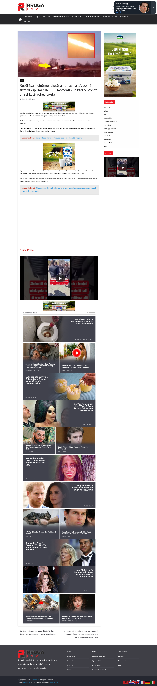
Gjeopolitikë (108, 118)
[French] (142, 682)
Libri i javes (76, 17)
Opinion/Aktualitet (61, 17)
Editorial (28, 17)
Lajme (37, 17)
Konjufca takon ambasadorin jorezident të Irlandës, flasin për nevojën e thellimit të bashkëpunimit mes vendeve (81, 634)
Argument (124, 17)
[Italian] (152, 682)
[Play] (60, 278)
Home (69, 652)
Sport (106, 146)
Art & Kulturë (108, 17)
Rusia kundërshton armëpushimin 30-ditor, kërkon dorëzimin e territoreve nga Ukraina (38, 632)
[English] (136, 682)
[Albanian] (126, 682)
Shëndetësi (108, 143)
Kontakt (70, 661)
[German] (147, 682)
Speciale (107, 136)
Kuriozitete (108, 139)
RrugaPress (23, 660)
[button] (48, 16)
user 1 (35, 99)
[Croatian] (131, 682)
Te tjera (27, 22)
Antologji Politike (92, 17)
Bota (45, 17)
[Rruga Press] (20, 19)
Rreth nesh (71, 656)
